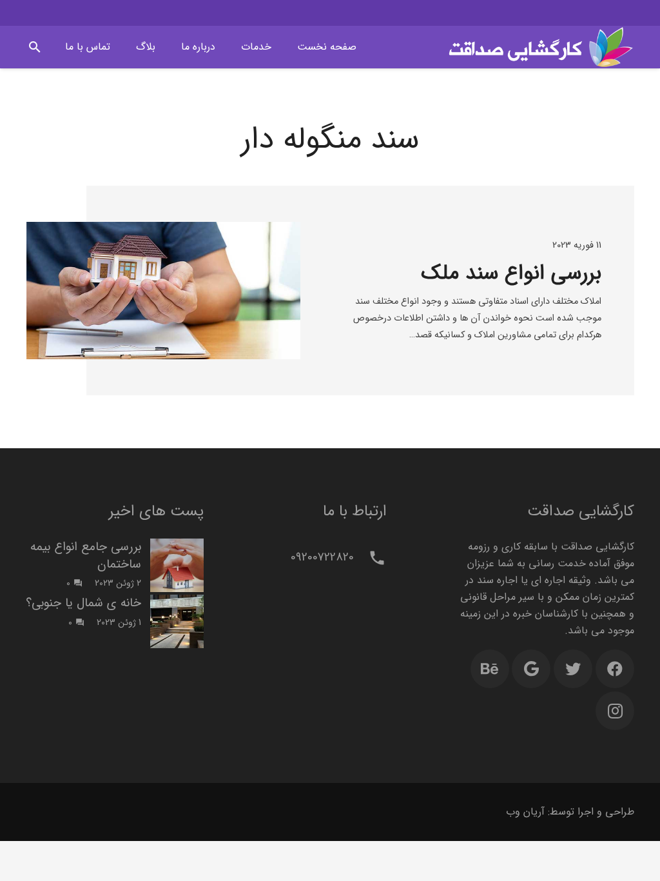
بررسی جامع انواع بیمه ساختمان (85, 555)
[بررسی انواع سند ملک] (163, 290)
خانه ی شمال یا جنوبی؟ (83, 603)
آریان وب (525, 812)
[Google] (531, 668)
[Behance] (490, 668)
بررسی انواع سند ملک (511, 273)
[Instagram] (615, 710)
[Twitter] (573, 668)
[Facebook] (615, 668)
